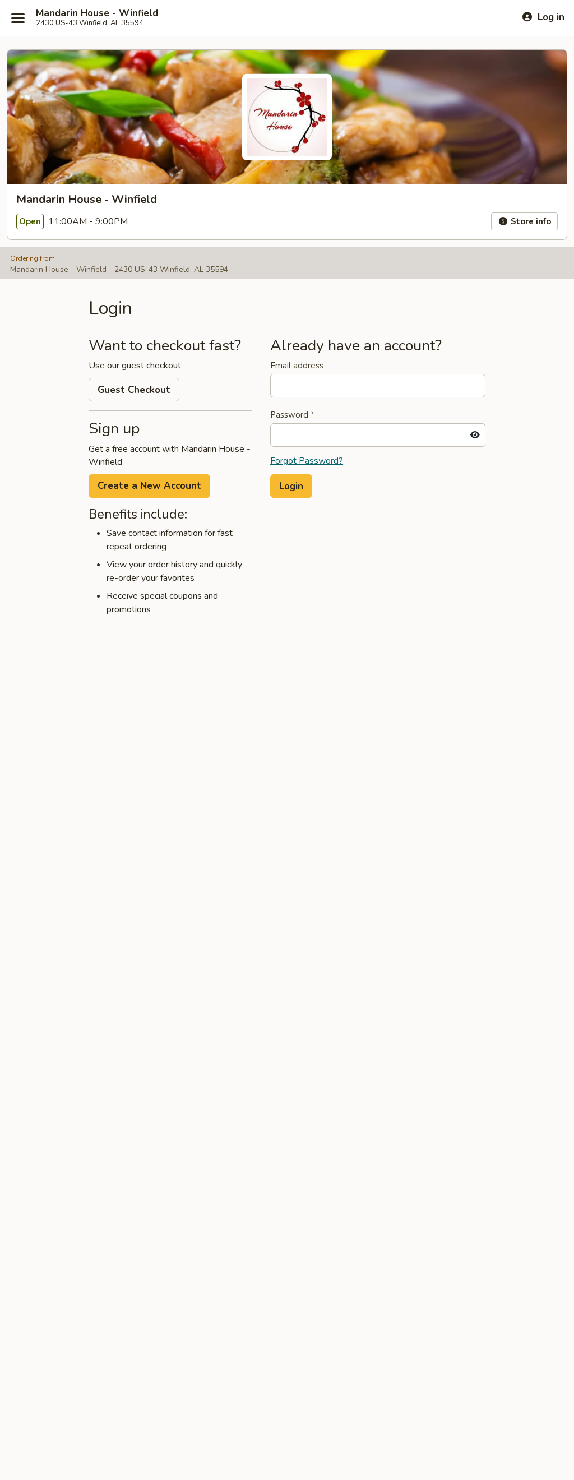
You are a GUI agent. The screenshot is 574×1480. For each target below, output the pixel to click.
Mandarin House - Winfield (97, 13)
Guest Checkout (134, 389)
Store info (529, 221)
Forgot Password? (306, 461)
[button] (291, 486)
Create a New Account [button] (149, 485)
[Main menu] (18, 18)
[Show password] (475, 435)
